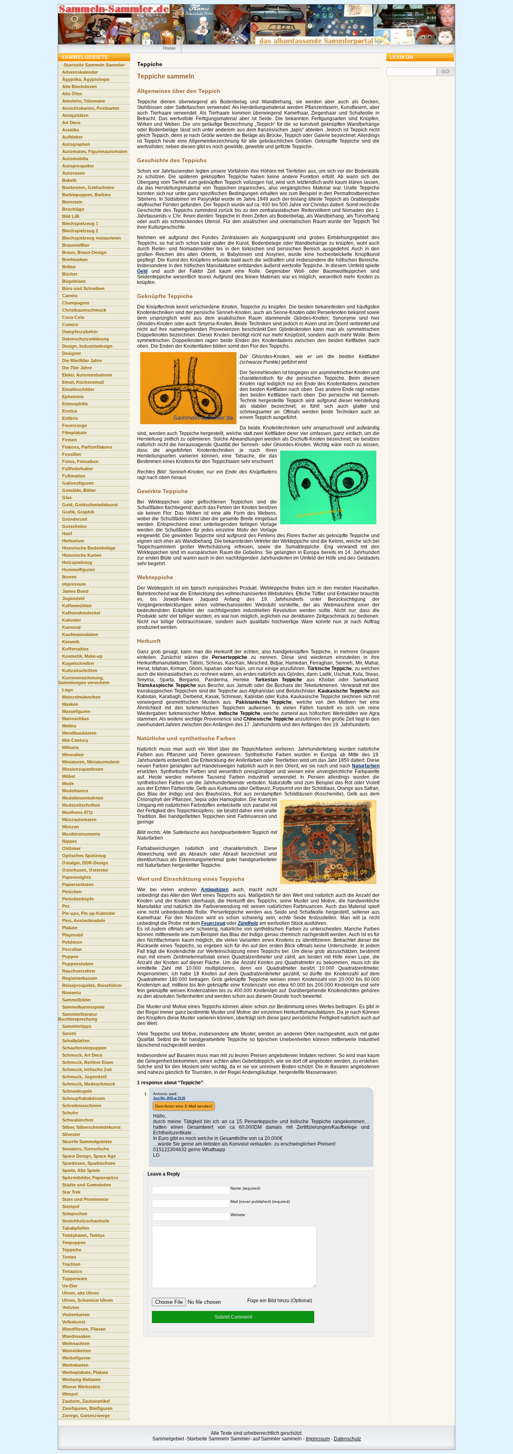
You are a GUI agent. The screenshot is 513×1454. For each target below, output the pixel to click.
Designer (71, 353)
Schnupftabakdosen (83, 1098)
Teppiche (71, 1249)
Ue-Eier (69, 1285)
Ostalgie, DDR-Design (85, 862)
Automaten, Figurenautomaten (94, 151)
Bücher (69, 274)
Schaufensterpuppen (84, 1047)
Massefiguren (76, 711)
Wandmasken (76, 1336)
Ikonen (69, 576)
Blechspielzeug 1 (80, 223)
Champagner (75, 302)
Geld (142, 271)
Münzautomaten (79, 819)
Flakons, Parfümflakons (87, 447)
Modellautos (75, 790)
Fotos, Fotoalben (80, 461)
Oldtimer (71, 848)
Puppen (70, 956)
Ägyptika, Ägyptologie (85, 79)
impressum (74, 584)
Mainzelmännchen (81, 697)
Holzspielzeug (77, 562)
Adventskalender (80, 72)
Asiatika (70, 129)
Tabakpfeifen (75, 1228)
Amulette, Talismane (83, 101)
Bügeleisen (74, 281)
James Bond (75, 591)
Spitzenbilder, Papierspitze (90, 1177)
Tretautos (72, 1271)
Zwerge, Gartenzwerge (86, 1415)
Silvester (71, 1134)
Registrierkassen (79, 978)
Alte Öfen (72, 93)
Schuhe (70, 1112)
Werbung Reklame (81, 1379)
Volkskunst (73, 1321)
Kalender (71, 620)
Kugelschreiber (78, 663)
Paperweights (76, 877)
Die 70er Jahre (77, 367)
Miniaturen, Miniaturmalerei (90, 761)
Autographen (76, 144)
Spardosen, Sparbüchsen (88, 1163)
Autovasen (73, 173)
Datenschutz (347, 1439)
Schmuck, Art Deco (82, 1055)
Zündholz (248, 923)
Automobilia (75, 158)
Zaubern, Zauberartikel (86, 1401)
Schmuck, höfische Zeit (87, 1069)
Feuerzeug (213, 923)
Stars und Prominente (85, 1199)
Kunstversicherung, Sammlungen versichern (83, 680)
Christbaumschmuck (84, 310)
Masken (70, 704)
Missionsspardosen (82, 769)
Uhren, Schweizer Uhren (87, 1300)
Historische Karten (81, 555)
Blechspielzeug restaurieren (91, 238)
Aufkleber (72, 137)
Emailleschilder (78, 389)
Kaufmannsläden (80, 634)
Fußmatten (73, 475)
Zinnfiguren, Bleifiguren (87, 1408)
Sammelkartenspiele (83, 1007)
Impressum (318, 1439)
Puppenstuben (77, 963)
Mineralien (73, 754)
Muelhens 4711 (77, 812)
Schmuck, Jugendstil (84, 1076)
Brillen (69, 266)
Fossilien (71, 454)
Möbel (68, 776)
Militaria (70, 747)
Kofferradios (75, 648)
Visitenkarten (76, 1314)
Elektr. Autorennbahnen (87, 375)
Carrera (69, 295)
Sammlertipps (76, 1026)
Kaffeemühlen (77, 605)
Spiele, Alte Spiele (81, 1170)
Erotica (69, 411)
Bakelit (69, 180)
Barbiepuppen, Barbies (86, 194)
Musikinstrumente (81, 834)
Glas (67, 497)
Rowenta (71, 992)
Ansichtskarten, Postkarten (90, 108)
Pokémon (72, 942)
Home (169, 48)
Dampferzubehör (80, 331)
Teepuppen (74, 1242)
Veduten (70, 1307)
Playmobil (72, 934)
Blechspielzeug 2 (80, 230)
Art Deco (71, 122)
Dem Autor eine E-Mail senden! (183, 1106)
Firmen (69, 439)
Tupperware (74, 1278)
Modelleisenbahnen (82, 797)
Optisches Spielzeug (84, 855)
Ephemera (72, 396)
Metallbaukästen (79, 733)
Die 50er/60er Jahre (82, 360)
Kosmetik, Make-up (82, 656)
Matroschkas (75, 718)
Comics (70, 324)
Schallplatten (76, 1040)
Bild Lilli (70, 216)
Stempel (70, 1206)
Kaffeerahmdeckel (81, 612)
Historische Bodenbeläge (88, 548)
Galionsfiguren (78, 483)
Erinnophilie (75, 403)
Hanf (67, 533)
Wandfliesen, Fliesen (84, 1329)
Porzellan (72, 949)
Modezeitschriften (81, 805)
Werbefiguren (76, 1357)
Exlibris (70, 418)
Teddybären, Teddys (83, 1235)
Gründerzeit (74, 519)
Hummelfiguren (78, 569)
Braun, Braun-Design (84, 252)
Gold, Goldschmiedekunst (90, 504)
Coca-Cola (73, 317)
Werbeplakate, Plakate (85, 1372)
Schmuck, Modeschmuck (88, 1083)
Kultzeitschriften (79, 670)
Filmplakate (74, 432)
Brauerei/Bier (75, 245)
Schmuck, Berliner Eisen (87, 1062)
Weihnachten (76, 1343)
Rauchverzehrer (78, 971)
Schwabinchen (77, 1120)
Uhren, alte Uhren (80, 1293)
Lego (67, 689)
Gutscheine (74, 526)
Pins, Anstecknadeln (83, 920)
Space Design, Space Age (89, 1156)
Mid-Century (75, 740)
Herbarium (73, 540)
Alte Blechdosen (79, 86)
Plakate (69, 927)
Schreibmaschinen (81, 1105)
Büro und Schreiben (83, 288)
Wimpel (70, 1394)
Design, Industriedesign (87, 346)
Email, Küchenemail (83, 382)
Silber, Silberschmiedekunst (91, 1127)
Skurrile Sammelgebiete (87, 1141)
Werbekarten (75, 1365)
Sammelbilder (76, 999)
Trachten (71, 1264)
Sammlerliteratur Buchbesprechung (77, 1016)
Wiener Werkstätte (81, 1386)
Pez (66, 906)
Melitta (69, 725)
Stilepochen (74, 1213)
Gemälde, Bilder (79, 490)
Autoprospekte (78, 165)
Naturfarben (366, 766)
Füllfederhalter (77, 468)
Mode (68, 783)
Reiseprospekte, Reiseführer (92, 985)
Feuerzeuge (74, 425)
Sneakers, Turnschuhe (85, 1148)
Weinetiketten (76, 1350)
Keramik (70, 641)
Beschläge (73, 209)
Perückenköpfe (78, 898)
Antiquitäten (214, 889)
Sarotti (69, 1033)
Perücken (72, 891)
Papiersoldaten (78, 884)
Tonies (69, 1257)
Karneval (71, 627)
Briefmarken (75, 259)
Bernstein (72, 201)
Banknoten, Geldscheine (88, 187)
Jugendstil (73, 598)
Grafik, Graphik (78, 512)
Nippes (69, 841)
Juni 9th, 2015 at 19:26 (169, 1098)
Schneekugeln (77, 1091)
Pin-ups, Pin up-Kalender (88, 913)
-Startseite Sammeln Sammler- (94, 64)
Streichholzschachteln (85, 1220)
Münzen (70, 826)
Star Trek (71, 1192)
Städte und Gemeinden (86, 1184)
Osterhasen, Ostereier (85, 870)
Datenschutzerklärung (85, 338)
